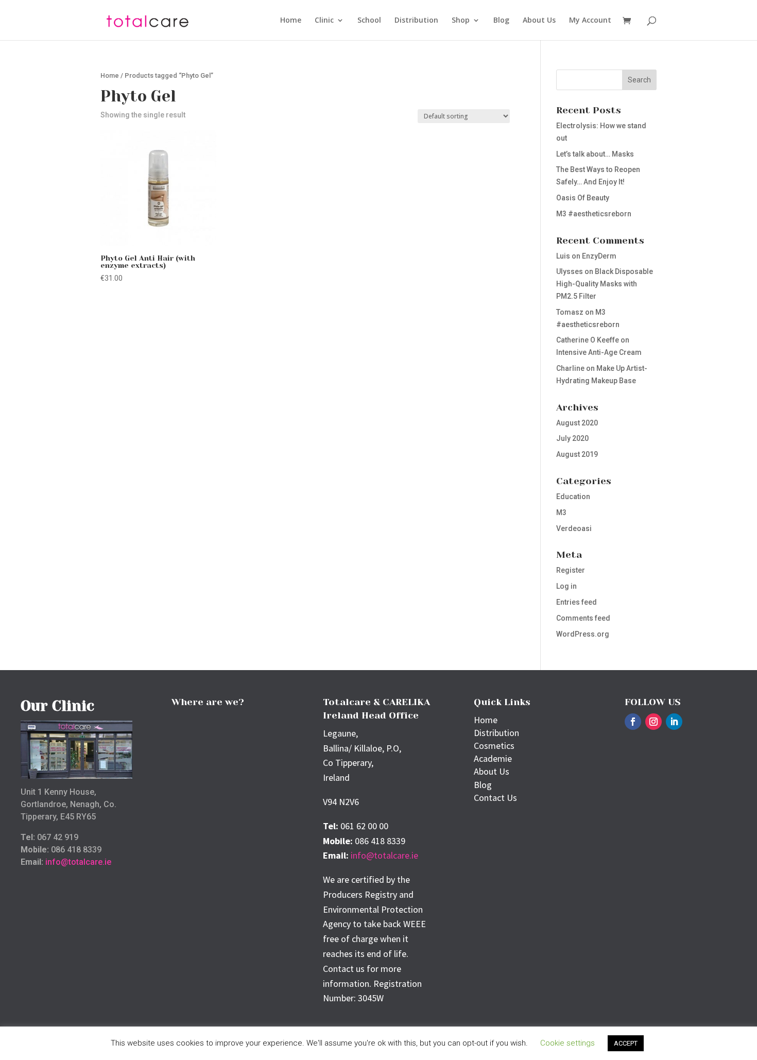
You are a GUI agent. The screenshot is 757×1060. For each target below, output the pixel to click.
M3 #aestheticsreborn (593, 214)
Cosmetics (494, 745)
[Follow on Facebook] (633, 721)
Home (290, 20)
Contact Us (495, 797)
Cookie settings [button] (567, 1043)
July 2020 (572, 438)
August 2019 (577, 454)
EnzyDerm (599, 256)
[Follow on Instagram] (653, 721)
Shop (461, 20)
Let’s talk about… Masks (595, 154)
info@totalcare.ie (78, 862)
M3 (561, 512)
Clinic (324, 20)
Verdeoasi (574, 528)
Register (570, 570)
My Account (590, 20)
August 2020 (577, 423)
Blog (501, 20)
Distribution (416, 20)
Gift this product (150, 308)
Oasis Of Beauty (582, 198)
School (369, 20)
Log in (566, 586)
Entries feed (576, 602)
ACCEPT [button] (626, 1043)
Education (573, 496)
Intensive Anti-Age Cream (599, 352)
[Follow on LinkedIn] (674, 721)
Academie (493, 758)
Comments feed (583, 618)
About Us (539, 20)
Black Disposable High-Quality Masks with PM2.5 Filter (604, 283)
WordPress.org (582, 634)
